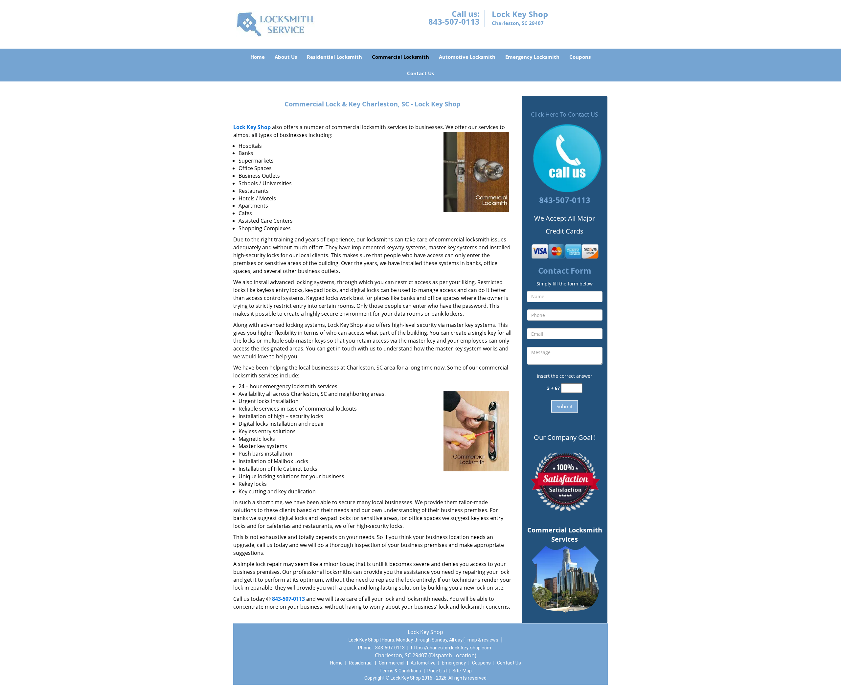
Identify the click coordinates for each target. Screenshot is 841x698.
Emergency (454, 662)
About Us (286, 57)
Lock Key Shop (252, 127)
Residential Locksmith (334, 57)
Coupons (580, 57)
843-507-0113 (454, 21)
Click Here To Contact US (564, 114)
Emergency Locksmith (532, 57)
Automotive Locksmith (467, 57)
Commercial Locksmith (400, 57)
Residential (361, 662)
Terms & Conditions (400, 670)
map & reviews (483, 639)
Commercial (391, 662)
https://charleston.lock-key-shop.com (451, 647)
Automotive (423, 662)
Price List (437, 670)
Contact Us (420, 73)
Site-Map (462, 670)
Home (257, 57)
